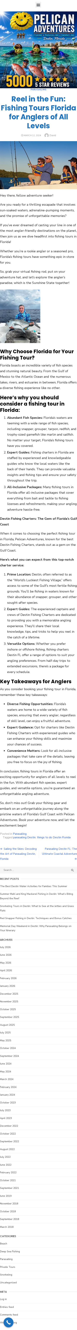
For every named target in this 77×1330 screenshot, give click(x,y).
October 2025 (8, 1009)
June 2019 (5, 1196)
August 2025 (7, 1025)
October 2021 (8, 1180)
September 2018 (9, 1219)
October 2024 (8, 1048)
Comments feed (9, 1314)
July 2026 (5, 947)
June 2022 (5, 1165)
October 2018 (8, 1211)
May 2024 (5, 1071)
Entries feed (7, 1307)
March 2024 (6, 1079)
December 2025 (9, 994)
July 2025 (5, 1032)
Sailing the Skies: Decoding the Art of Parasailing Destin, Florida (18, 854)
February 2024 (8, 1087)
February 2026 (8, 978)
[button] (38, 5)
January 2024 (7, 1094)
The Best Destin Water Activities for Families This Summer (33, 886)
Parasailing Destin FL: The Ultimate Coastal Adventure (59, 851)
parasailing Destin (24, 837)
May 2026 (5, 962)
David (53, 135)
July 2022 (5, 1157)
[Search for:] (38, 870)
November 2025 (9, 1001)
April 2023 (6, 1118)
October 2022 (8, 1133)
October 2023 (8, 1102)
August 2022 (7, 1149)
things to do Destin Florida (54, 837)
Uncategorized (8, 1282)
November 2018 (9, 1203)
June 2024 (5, 1063)
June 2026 (5, 955)
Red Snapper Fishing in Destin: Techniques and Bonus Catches (36, 918)
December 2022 (9, 1126)
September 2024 (9, 1056)
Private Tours (7, 1267)
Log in (3, 1299)
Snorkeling (6, 1274)
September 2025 (9, 1017)
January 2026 (7, 986)
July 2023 (5, 1110)
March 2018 (6, 1227)
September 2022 (9, 1141)
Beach (3, 1243)
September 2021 (9, 1188)
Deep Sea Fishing (10, 1251)
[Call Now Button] (8, 1322)
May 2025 (5, 1040)
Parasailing (38, 89)
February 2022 (8, 1172)
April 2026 (6, 970)
